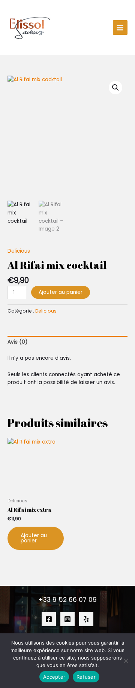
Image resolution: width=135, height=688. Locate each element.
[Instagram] (67, 619)
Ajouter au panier (60, 292)
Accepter (54, 677)
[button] (115, 87)
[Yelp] (86, 619)
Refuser (86, 677)
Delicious (19, 251)
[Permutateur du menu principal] (120, 27)
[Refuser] (125, 660)
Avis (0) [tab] (18, 341)
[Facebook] (49, 619)
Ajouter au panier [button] (34, 538)
